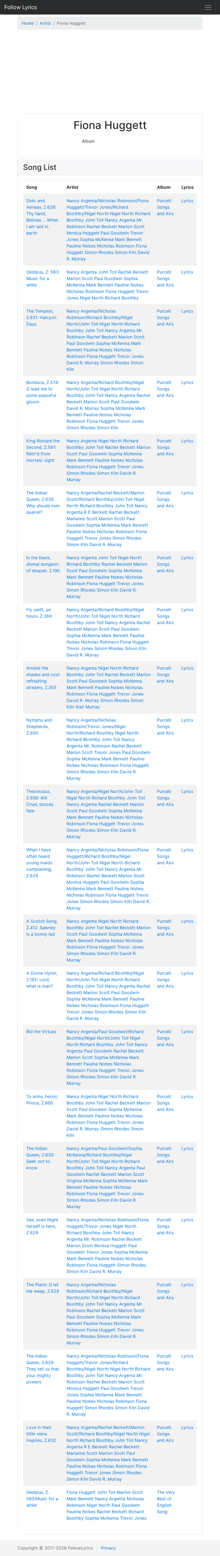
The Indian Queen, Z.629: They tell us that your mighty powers (42, 1368)
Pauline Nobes (81, 246)
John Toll (94, 220)
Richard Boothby (122, 297)
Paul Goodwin (115, 233)
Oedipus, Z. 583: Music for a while (43, 278)
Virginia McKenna (84, 1180)
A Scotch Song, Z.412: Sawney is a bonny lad (42, 927)
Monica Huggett (83, 233)
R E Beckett (96, 512)
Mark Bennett (128, 239)
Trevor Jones (130, 356)
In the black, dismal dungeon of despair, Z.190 (43, 564)
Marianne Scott (82, 518)
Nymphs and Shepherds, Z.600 (39, 726)
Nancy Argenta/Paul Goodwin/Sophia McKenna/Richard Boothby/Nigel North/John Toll (104, 1155)
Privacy (108, 1548)
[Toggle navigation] (208, 7)
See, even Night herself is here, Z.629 (42, 1226)
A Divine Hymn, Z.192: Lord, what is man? (41, 979)
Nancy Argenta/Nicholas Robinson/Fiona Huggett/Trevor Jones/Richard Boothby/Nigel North (108, 207)
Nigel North (122, 213)
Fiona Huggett (119, 291)
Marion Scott (131, 226)
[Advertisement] (110, 73)
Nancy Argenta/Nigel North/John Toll (104, 791)
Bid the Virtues (41, 1031)
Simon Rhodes (99, 252)
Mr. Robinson (97, 746)
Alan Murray (87, 706)
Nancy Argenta (120, 220)
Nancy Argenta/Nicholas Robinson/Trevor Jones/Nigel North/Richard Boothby (96, 726)
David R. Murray (83, 362)
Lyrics (187, 200)
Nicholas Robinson (115, 246)
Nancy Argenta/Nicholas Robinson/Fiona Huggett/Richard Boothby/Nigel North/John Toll (108, 856)
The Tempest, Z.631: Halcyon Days (41, 317)
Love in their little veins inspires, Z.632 (41, 1434)
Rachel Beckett (102, 226)
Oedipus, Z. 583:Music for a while (42, 1498)
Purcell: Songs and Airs (165, 207)
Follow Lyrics (20, 7)
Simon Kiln (125, 252)
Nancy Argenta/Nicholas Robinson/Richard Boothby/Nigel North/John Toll (100, 317)
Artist (45, 23)
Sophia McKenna (96, 239)
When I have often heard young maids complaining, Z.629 (39, 862)
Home (28, 23)
